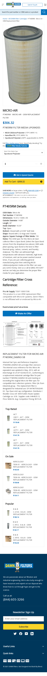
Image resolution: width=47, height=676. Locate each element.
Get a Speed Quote (24, 175)
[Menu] (3, 5)
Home (5, 19)
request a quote (8, 193)
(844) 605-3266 (33, 190)
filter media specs (12, 143)
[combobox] (23, 12)
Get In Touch (32, 5)
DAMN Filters (13, 666)
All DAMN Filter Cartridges (18, 19)
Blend (40, 666)
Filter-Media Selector (17, 146)
